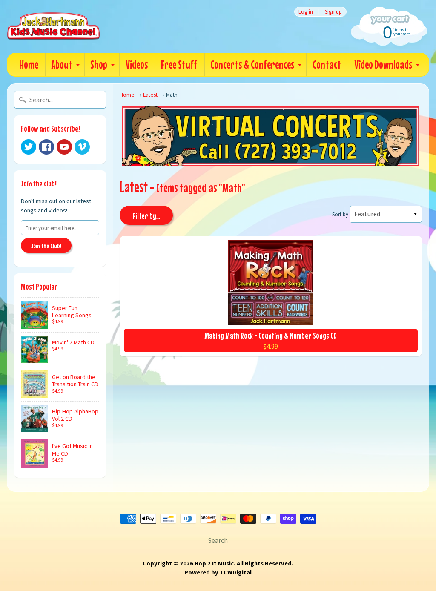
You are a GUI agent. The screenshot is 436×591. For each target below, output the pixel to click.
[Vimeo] (82, 147)
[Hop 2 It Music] (53, 26)
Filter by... (146, 216)
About (62, 64)
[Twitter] (28, 147)
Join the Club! (46, 246)
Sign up (333, 11)
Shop (98, 64)
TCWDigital (236, 572)
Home (28, 64)
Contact (327, 64)
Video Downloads (383, 64)
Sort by (340, 214)
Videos (137, 64)
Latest (150, 94)
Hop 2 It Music (214, 563)
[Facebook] (46, 147)
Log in (305, 11)
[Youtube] (64, 147)
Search (218, 540)
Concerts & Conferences (252, 64)
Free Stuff (179, 64)
